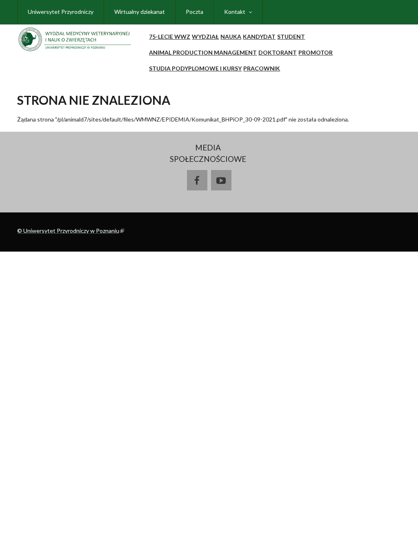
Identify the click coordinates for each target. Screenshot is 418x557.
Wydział (205, 36)
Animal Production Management (203, 52)
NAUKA (230, 36)
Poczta (194, 11)
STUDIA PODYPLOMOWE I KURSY (195, 68)
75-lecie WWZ (169, 36)
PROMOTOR (315, 52)
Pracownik (261, 68)
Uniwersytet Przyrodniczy (60, 11)
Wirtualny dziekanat (139, 11)
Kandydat (259, 36)
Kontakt (234, 11)
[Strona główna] (76, 37)
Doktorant (277, 52)
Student (291, 36)
